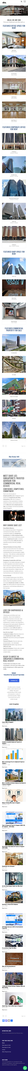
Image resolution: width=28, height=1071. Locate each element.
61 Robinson (14, 244)
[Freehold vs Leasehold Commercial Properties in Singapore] (14, 734)
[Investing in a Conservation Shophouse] (14, 897)
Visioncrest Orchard (14, 440)
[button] (25, 1058)
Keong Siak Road (14, 321)
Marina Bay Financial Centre (14, 198)
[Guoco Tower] (14, 287)
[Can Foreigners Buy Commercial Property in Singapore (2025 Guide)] (14, 839)
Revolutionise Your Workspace (8, 866)
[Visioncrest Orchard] (14, 430)
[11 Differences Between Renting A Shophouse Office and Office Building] (14, 978)
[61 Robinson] (14, 234)
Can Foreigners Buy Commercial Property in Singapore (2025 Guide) (13, 847)
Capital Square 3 (14, 120)
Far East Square (14, 73)
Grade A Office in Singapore (7, 722)
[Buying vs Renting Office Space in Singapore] (14, 795)
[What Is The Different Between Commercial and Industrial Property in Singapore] (14, 775)
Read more (4, 726)
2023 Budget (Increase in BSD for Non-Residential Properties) (12, 927)
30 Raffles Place (14, 175)
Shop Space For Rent (6, 1047)
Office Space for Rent (6, 1045)
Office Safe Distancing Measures (8, 966)
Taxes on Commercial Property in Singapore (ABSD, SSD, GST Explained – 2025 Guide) (13, 825)
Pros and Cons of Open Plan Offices (9, 948)
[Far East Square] (14, 63)
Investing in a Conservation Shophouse (10, 904)
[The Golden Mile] (14, 342)
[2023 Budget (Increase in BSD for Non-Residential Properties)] (14, 919)
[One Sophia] (14, 364)
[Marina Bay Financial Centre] (14, 188)
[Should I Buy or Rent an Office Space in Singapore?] (14, 998)
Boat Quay (14, 418)
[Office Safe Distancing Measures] (14, 959)
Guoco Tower (14, 298)
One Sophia (14, 374)
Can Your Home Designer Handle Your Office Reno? (12, 886)
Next (27, 10)
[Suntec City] (14, 211)
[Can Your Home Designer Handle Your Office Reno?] (14, 878)
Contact (3, 1049)
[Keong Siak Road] (14, 311)
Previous (1, 10)
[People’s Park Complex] (14, 386)
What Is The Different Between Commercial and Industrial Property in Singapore (14, 783)
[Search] (21, 1)
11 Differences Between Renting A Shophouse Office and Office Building (13, 986)
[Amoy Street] (14, 40)
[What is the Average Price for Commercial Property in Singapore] (14, 754)
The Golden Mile (14, 353)
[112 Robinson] (14, 141)
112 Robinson (14, 151)
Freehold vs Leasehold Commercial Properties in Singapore (12, 742)
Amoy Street (14, 50)
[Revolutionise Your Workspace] (14, 859)
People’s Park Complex (14, 396)
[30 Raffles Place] (14, 164)
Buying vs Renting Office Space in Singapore (11, 803)
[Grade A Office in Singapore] (14, 715)
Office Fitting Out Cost (6, 1051)
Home (3, 1043)
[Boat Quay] (14, 408)
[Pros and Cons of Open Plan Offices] (14, 940)
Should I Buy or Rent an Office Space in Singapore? (12, 1006)
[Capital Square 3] (14, 110)
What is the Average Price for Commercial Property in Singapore (13, 762)
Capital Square (14, 97)
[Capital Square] (14, 86)
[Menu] (24, 1)
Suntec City (14, 221)
